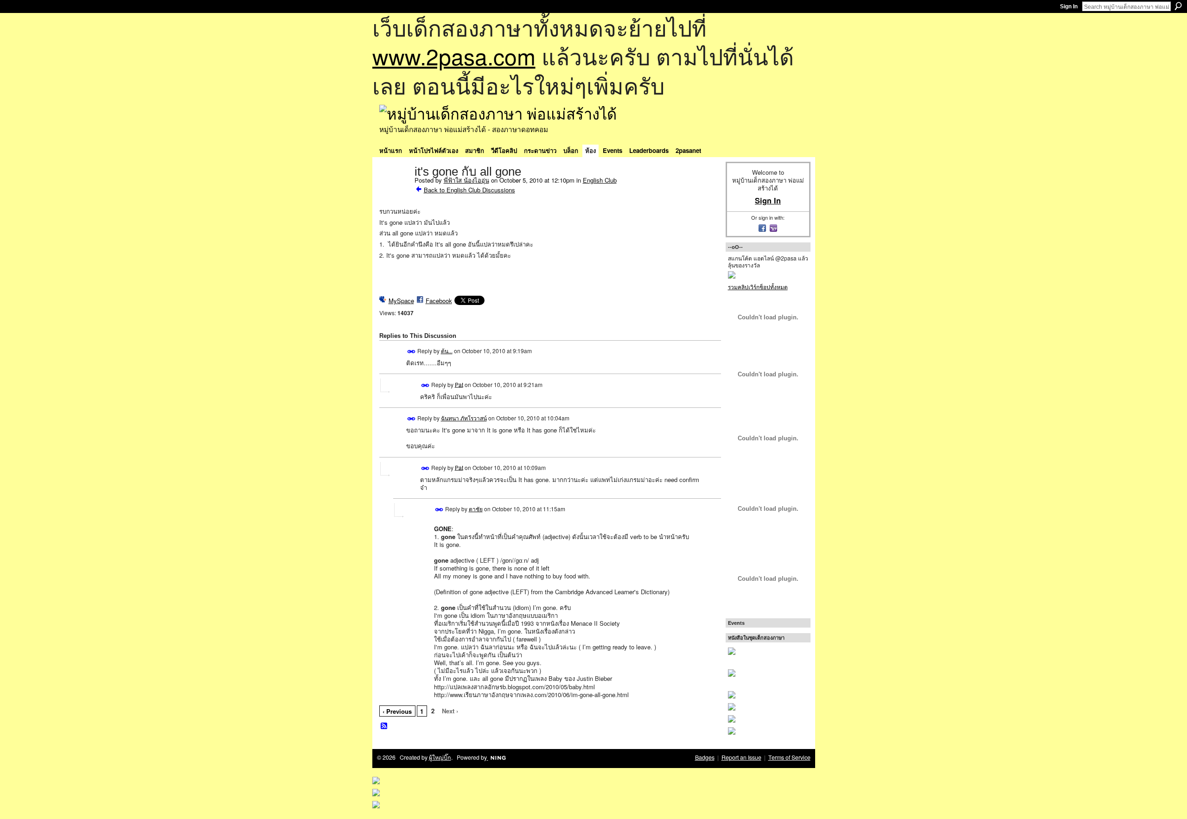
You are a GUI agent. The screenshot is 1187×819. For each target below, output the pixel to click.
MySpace (401, 300)
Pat (459, 384)
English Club (600, 180)
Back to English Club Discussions (469, 189)
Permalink (411, 351)
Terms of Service (789, 757)
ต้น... (447, 351)
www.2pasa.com (454, 56)
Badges (705, 757)
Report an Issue (741, 757)
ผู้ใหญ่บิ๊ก (440, 757)
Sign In (1069, 6)
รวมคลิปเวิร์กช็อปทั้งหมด (758, 287)
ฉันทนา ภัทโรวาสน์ (464, 418)
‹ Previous (397, 711)
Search (1178, 6)
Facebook (439, 300)
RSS (384, 726)
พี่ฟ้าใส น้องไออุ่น (466, 180)
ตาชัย (476, 509)
